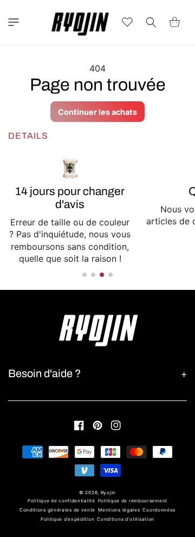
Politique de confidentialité (61, 500)
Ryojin (108, 492)
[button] (13, 22)
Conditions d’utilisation (125, 519)
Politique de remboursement (132, 500)
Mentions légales (119, 510)
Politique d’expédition (67, 519)
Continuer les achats (97, 112)
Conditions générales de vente (57, 510)
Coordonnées (159, 510)
